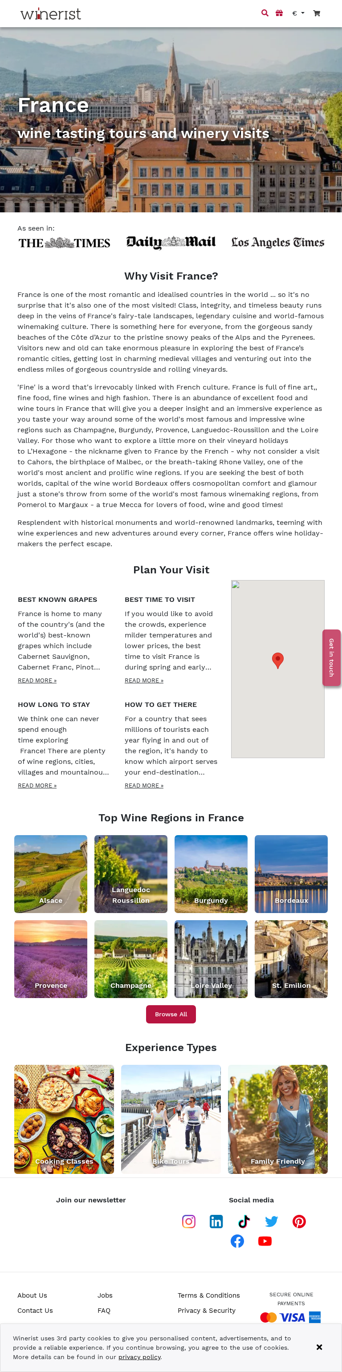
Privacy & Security (207, 1311)
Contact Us (35, 1311)
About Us (32, 1295)
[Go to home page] (50, 13)
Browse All (171, 1014)
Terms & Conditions (209, 1295)
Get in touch (331, 657)
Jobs (105, 1295)
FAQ (104, 1311)
